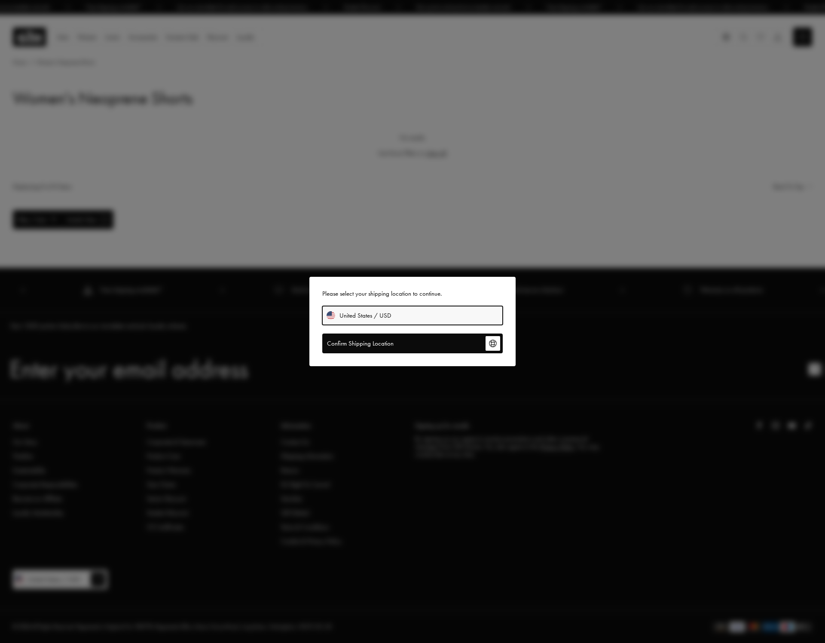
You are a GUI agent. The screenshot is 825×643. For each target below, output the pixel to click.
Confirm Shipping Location (360, 343)
